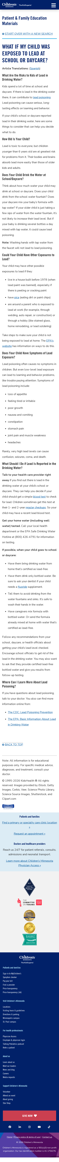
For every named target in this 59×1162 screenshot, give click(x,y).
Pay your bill (8, 980)
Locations (6, 1006)
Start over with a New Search (29, 34)
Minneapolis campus (11, 1018)
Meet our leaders (9, 1065)
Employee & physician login (14, 1040)
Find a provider (9, 984)
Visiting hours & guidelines (14, 1010)
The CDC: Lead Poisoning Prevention (30, 712)
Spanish (35, 68)
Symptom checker (10, 977)
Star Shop (6, 1103)
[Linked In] (19, 1127)
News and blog (9, 1069)
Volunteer (6, 1091)
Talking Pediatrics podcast (13, 1043)
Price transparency (10, 988)
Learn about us (9, 1062)
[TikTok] (49, 1127)
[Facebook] (10, 1127)
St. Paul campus (9, 1021)
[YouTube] (39, 1127)
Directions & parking (11, 1014)
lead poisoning (42, 97)
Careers (6, 1073)
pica (16, 297)
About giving (8, 1099)
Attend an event (9, 1095)
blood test (39, 497)
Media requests (9, 1077)
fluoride (22, 587)
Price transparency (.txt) (12, 992)
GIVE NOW (27, 1115)
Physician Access (9, 1036)
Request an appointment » (29, 834)
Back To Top (14, 744)
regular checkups (36, 507)
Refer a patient (9, 1047)
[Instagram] (29, 1127)
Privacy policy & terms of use (27, 1137)
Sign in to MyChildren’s (12, 973)
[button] (53, 5)
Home (9, 1137)
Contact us (47, 1137)
